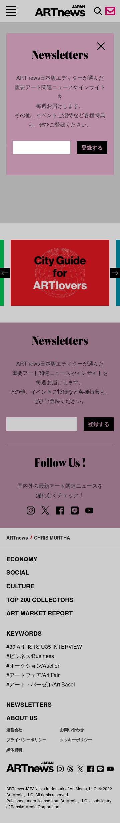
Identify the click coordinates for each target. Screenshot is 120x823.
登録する (92, 147)
